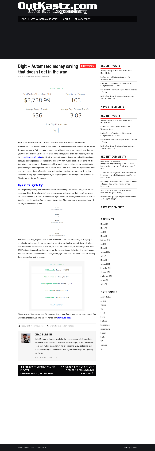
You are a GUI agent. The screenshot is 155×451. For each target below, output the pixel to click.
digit (65, 326)
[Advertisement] (77, 40)
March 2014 (104, 260)
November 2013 (106, 268)
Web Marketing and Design (44, 19)
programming (105, 329)
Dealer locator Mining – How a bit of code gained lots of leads (118, 166)
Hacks (23, 326)
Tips (42, 326)
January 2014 (105, 264)
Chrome (103, 305)
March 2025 (104, 224)
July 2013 (104, 284)
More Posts (40, 358)
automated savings (56, 326)
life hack (71, 326)
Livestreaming (105, 325)
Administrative (106, 297)
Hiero (126, 448)
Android (103, 301)
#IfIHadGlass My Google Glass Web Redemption (117, 173)
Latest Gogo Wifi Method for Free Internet (115, 182)
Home (23, 19)
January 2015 (105, 252)
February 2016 (105, 240)
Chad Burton (44, 77)
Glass (102, 309)
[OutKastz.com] (57, 8)
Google (103, 313)
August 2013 (105, 280)
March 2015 (104, 248)
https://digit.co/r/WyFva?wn (31, 157)
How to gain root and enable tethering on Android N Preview (76, 370)
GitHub (66, 19)
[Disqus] (57, 408)
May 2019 (104, 228)
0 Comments (87, 66)
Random (29, 326)
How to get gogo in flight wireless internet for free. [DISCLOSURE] (119, 184)
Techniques (37, 326)
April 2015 (104, 244)
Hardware (104, 321)
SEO (102, 341)
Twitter (53, 358)
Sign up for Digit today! (30, 185)
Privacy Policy (82, 19)
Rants (103, 337)
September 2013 (106, 276)
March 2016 (104, 236)
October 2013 (105, 272)
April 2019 (104, 232)
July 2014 (104, 256)
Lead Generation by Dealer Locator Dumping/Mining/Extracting (37, 370)
